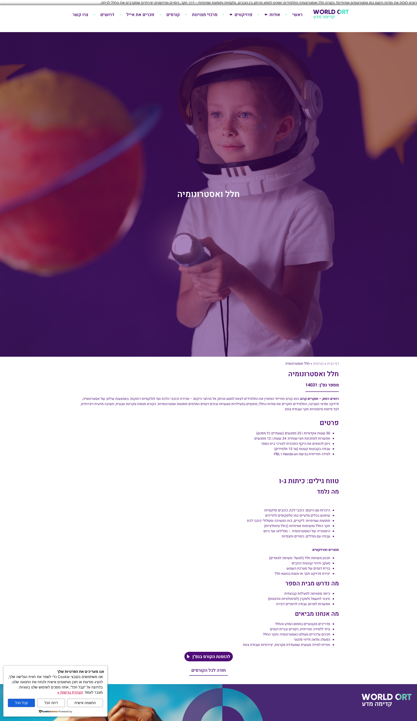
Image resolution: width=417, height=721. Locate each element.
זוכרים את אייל (140, 14)
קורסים (173, 14)
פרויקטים (243, 14)
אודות (275, 14)
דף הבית (333, 363)
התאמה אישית (85, 703)
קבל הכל (21, 703)
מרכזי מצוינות (204, 14)
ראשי (297, 14)
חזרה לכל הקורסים (208, 670)
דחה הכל (51, 703)
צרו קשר (80, 14)
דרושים (107, 14)
